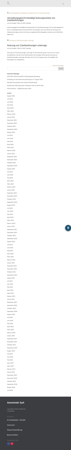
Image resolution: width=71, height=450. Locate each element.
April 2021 (10, 290)
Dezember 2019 (12, 338)
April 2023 (10, 217)
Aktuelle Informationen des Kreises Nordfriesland (22, 82)
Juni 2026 (10, 102)
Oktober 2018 (11, 381)
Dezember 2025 (12, 120)
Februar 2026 (11, 114)
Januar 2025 (11, 153)
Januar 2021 (11, 299)
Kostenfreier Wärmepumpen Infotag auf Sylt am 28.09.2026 (25, 85)
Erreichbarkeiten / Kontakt (16, 420)
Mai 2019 (10, 360)
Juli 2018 (10, 390)
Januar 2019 (11, 372)
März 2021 (10, 293)
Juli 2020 (10, 317)
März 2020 (10, 329)
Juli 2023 (10, 208)
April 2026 (10, 108)
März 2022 (10, 256)
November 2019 (12, 341)
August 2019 (11, 351)
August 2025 (11, 132)
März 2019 (10, 366)
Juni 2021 (10, 284)
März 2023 (10, 220)
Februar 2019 (11, 369)
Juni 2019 (10, 357)
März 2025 (10, 147)
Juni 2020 (10, 320)
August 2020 (11, 314)
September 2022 (12, 238)
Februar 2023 (11, 223)
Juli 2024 (10, 172)
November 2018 (12, 378)
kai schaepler (12, 23)
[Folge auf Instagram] (12, 443)
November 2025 (12, 123)
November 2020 (12, 305)
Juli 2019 (10, 354)
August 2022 (11, 241)
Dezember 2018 (12, 375)
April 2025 (10, 144)
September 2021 (12, 275)
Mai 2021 (10, 287)
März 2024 (10, 184)
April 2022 (10, 253)
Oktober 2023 (11, 199)
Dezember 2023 (12, 193)
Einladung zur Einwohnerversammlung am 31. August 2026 (25, 79)
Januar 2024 (11, 190)
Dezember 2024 (12, 156)
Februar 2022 (11, 260)
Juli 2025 (10, 135)
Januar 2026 (11, 117)
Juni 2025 (10, 138)
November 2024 (12, 159)
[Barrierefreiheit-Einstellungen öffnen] (68, 228)
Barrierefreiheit (12, 435)
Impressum (11, 425)
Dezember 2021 (12, 266)
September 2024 (12, 165)
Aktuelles (28, 23)
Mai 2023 (10, 214)
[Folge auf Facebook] (8, 443)
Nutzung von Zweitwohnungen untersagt (27, 45)
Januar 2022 (11, 263)
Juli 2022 (10, 244)
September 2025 (12, 129)
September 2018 (12, 384)
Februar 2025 (11, 150)
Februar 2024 (11, 187)
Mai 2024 (10, 178)
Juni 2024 (10, 175)
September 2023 (12, 202)
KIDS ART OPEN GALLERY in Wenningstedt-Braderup (23, 76)
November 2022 (12, 232)
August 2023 (11, 205)
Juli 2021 (10, 281)
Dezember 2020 (12, 302)
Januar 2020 (11, 335)
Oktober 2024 (11, 162)
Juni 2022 (10, 247)
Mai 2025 (10, 141)
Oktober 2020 (11, 308)
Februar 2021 (11, 296)
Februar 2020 (11, 332)
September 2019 (12, 348)
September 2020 (12, 311)
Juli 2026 (10, 99)
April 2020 (10, 326)
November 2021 (12, 269)
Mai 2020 (10, 323)
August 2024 (11, 169)
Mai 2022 (10, 250)
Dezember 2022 (12, 229)
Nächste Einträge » (58, 65)
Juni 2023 (10, 211)
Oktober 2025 (11, 126)
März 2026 (10, 111)
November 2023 (12, 196)
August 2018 (11, 387)
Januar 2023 (11, 226)
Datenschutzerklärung (14, 430)
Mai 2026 (10, 105)
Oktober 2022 (11, 235)
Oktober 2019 (11, 344)
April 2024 (10, 181)
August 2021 (11, 278)
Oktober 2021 (11, 272)
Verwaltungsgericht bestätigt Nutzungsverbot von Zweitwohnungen (31, 19)
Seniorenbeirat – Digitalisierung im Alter (19, 88)
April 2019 (10, 363)
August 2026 (11, 96)
